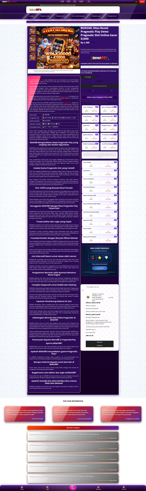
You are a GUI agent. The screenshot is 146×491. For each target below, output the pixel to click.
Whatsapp (98, 489)
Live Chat (124, 489)
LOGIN (136, 1)
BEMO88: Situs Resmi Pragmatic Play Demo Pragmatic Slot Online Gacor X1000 (79, 5)
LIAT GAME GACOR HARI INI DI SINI (100, 86)
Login (47, 489)
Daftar (73, 488)
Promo (22, 489)
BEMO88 (30, 22)
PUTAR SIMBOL (99, 268)
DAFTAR (142, 1)
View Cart (100, 342)
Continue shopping (100, 348)
